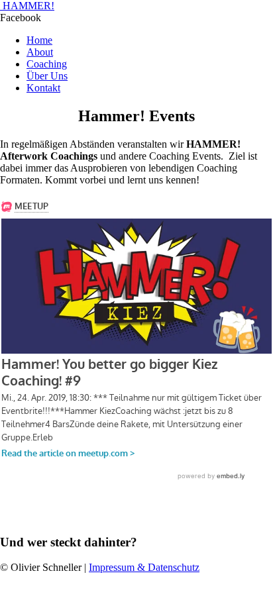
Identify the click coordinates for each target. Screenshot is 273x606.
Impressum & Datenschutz (144, 567)
